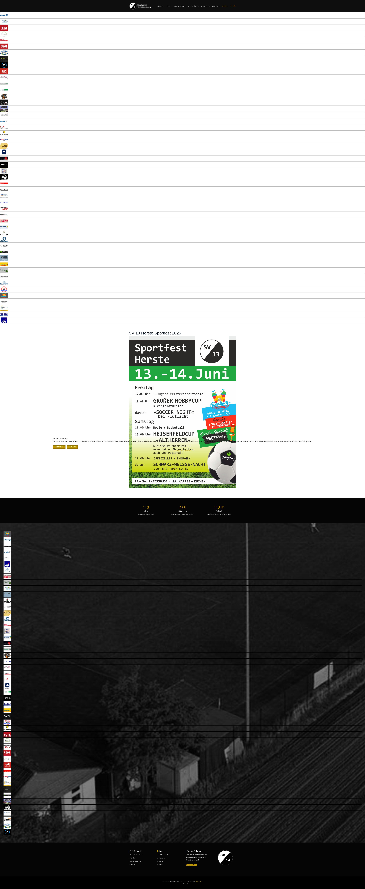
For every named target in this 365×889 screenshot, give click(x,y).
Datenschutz (178, 450)
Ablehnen (72, 447)
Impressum (187, 450)
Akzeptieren (59, 447)
